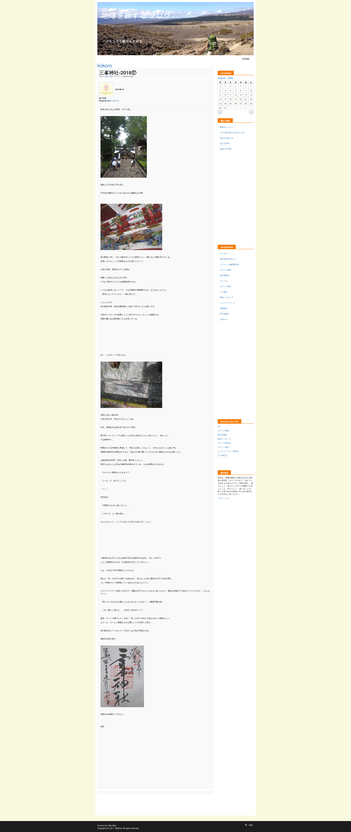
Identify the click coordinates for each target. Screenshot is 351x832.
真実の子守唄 (225, 148)
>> (251, 112)
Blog (106, 76)
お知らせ (223, 319)
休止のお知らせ (226, 137)
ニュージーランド (227, 302)
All (219, 426)
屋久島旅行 (224, 275)
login (251, 825)
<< (220, 112)
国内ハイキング (115, 76)
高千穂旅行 (224, 313)
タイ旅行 (223, 291)
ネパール (223, 280)
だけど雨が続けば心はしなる (232, 132)
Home (246, 58)
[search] (246, 825)
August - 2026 (225, 78)
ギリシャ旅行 (225, 286)
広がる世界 (224, 143)
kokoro (101, 76)
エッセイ (223, 253)
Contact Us (102, 825)
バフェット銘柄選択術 (229, 264)
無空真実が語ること (228, 258)
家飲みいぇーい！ (227, 127)
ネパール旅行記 (224, 442)
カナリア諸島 (225, 269)
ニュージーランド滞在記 (228, 451)
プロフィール (223, 498)
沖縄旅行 (223, 308)
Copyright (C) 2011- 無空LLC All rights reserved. (118, 828)
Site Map (112, 825)
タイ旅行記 (222, 455)
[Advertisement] (155, 336)
